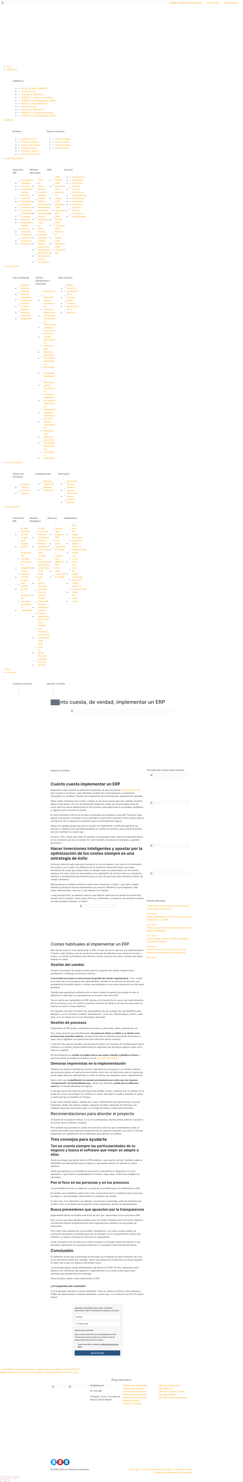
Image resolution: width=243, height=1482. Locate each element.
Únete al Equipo (62, 139)
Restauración (72, 291)
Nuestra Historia (28, 139)
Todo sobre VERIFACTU (32, 94)
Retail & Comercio (71, 286)
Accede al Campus (25, 485)
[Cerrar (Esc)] (17, 1477)
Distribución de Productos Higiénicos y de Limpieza (49, 309)
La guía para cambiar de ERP (25, 542)
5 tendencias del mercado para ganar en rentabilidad (26, 558)
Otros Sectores (70, 296)
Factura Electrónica (43, 218)
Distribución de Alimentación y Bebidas (50, 323)
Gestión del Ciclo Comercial (26, 195)
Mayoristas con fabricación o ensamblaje (49, 367)
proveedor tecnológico (107, 1058)
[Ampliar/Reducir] (2, 1477)
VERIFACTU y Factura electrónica (37, 97)
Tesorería (25, 186)
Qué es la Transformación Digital (79, 549)
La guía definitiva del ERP (25, 531)
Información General (72, 482)
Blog (8, 669)
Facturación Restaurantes (44, 206)
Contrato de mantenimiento (79, 193)
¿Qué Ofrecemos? (14, 158)
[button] (40, 63)
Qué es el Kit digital (75, 530)
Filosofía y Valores (29, 142)
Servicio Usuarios (14, 462)
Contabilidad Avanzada (27, 181)
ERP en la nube (57, 540)
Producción (26, 210)
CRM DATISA (58, 178)
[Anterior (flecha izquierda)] (2, 1481)
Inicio (8, 66)
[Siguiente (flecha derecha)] (7, 1481)
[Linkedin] (66, 1462)
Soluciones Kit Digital (60, 548)
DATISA (9, 120)
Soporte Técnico (76, 187)
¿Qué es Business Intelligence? (44, 543)
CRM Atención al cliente (59, 194)
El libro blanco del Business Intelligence (43, 533)
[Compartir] (12, 1477)
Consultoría (77, 180)
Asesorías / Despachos (26, 299)
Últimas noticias (28, 91)
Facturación (26, 201)
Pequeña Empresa (25, 286)
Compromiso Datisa (30, 145)
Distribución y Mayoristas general (49, 296)
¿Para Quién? (12, 266)
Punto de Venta (41, 183)
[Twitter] (54, 1462)
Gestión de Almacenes (26, 206)
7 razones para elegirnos (59, 530)
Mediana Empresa (25, 292)
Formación (77, 183)
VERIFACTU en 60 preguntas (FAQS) (38, 100)
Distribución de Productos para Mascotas (49, 345)
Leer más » (152, 913)
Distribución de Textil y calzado (49, 333)
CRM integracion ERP (60, 210)
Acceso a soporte (70, 488)
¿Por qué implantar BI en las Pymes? (42, 590)
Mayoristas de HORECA (49, 356)
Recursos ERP (12, 506)
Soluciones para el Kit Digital (77, 540)
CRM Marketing (60, 203)
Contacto (10, 672)
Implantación (78, 177)
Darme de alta (97, 1353)
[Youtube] (60, 1462)
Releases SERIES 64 (49, 482)
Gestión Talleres (41, 200)
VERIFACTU (11, 69)
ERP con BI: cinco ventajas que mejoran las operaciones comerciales (44, 558)
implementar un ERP (130, 790)
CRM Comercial (60, 184)
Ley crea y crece (75, 558)
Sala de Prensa (62, 142)
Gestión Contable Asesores (42, 192)
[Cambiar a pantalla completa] (7, 1477)
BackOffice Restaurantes (44, 212)
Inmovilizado (27, 189)
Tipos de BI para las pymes (41, 577)
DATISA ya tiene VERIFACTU (34, 88)
